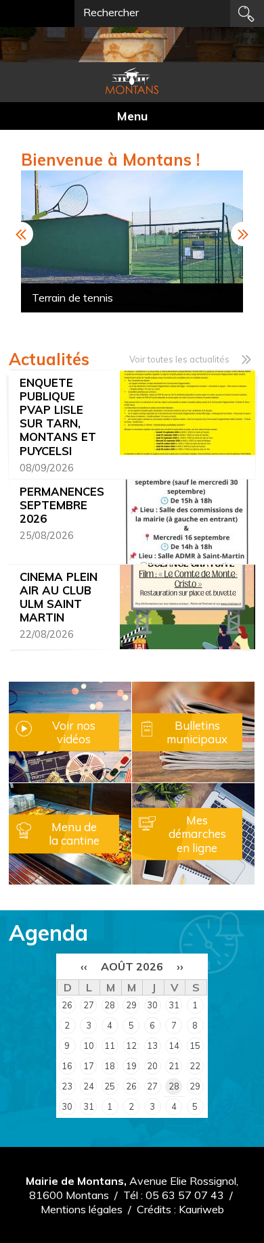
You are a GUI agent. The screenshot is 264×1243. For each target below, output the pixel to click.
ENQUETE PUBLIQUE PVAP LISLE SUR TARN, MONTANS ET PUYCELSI (58, 416)
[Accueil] (132, 81)
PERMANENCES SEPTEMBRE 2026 (62, 504)
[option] (132, 241)
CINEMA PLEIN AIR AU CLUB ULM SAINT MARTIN (58, 597)
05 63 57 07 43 (185, 1195)
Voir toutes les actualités (179, 359)
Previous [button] (21, 234)
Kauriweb (201, 1209)
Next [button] (243, 234)
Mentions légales (82, 1209)
